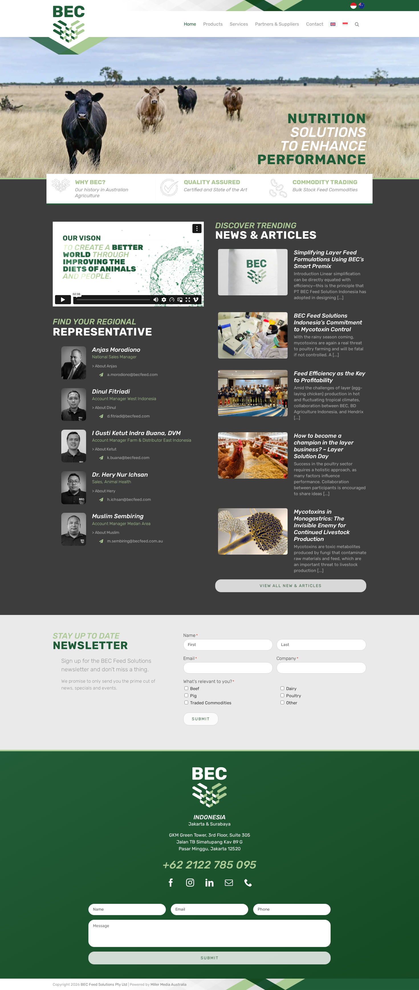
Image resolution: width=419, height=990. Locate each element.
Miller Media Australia (168, 984)
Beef (194, 688)
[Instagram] (190, 883)
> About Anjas (104, 366)
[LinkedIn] (209, 883)
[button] (357, 24)
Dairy (291, 688)
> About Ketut (104, 449)
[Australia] (362, 8)
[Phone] (248, 883)
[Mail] (229, 883)
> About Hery (103, 491)
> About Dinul (104, 407)
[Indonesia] (354, 8)
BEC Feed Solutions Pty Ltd (104, 984)
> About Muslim (105, 532)
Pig (193, 695)
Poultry (293, 695)
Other (291, 702)
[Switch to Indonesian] (345, 24)
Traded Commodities (210, 702)
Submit (201, 719)
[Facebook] (171, 883)
